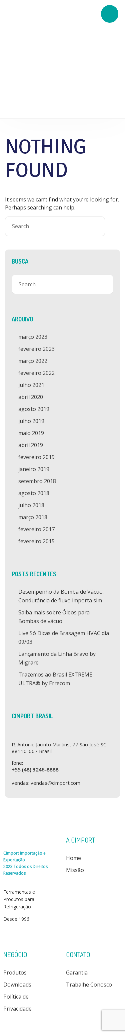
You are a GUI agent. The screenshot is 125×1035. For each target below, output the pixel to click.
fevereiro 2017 (36, 529)
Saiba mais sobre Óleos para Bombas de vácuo (54, 617)
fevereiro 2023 (36, 348)
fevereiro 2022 (36, 373)
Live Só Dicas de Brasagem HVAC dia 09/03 (63, 637)
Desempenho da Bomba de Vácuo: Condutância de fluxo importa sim (61, 596)
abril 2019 (30, 445)
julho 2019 (31, 421)
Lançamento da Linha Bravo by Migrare (57, 658)
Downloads (17, 984)
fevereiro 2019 (36, 457)
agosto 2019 (33, 409)
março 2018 (32, 517)
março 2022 (32, 360)
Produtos (15, 972)
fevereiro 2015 (36, 541)
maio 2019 (31, 433)
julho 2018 (31, 505)
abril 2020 (30, 397)
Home (73, 858)
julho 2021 (31, 385)
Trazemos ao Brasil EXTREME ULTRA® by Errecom (55, 679)
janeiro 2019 (33, 469)
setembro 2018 (37, 481)
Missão (75, 870)
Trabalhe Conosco (89, 984)
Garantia (77, 972)
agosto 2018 (33, 493)
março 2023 (32, 336)
